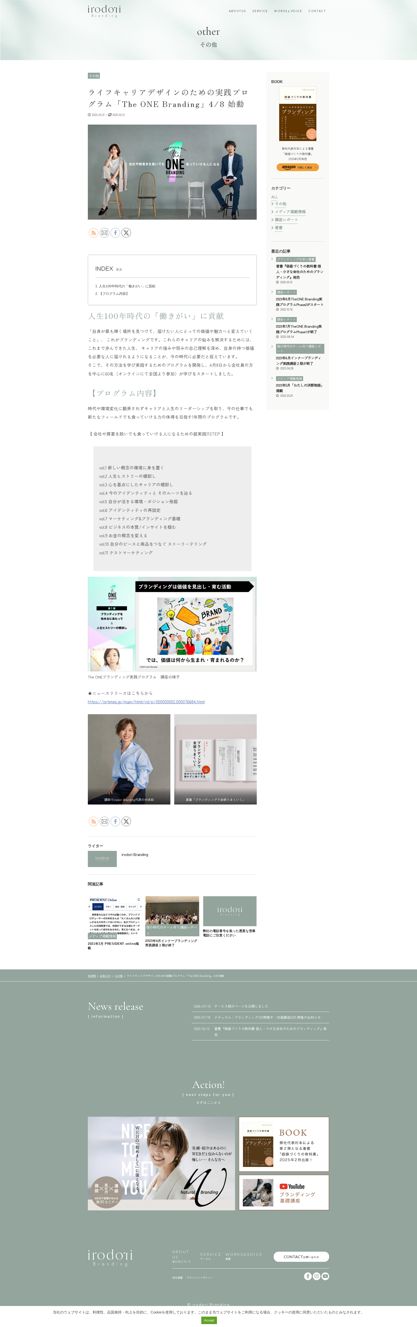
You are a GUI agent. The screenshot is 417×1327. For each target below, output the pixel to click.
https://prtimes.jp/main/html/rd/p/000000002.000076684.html (146, 702)
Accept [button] (209, 1320)
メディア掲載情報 (290, 211)
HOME (92, 976)
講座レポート (286, 219)
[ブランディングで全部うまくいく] (284, 1144)
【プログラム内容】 (114, 294)
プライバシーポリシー (200, 1277)
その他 (280, 203)
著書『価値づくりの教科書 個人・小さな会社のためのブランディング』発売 (299, 273)
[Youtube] (325, 1276)
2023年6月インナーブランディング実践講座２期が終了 (298, 362)
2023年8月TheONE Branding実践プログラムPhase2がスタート (300, 303)
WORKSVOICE (288, 11)
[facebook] (308, 1276)
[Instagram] (316, 1276)
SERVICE (260, 11)
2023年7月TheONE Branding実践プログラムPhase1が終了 (299, 331)
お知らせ (105, 976)
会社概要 (177, 1277)
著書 (279, 227)
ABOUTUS (237, 11)
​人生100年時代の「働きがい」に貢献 (129, 286)
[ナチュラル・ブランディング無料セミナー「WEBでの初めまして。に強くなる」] (161, 1163)
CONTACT (317, 11)
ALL (274, 196)
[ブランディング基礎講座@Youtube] (284, 1192)
